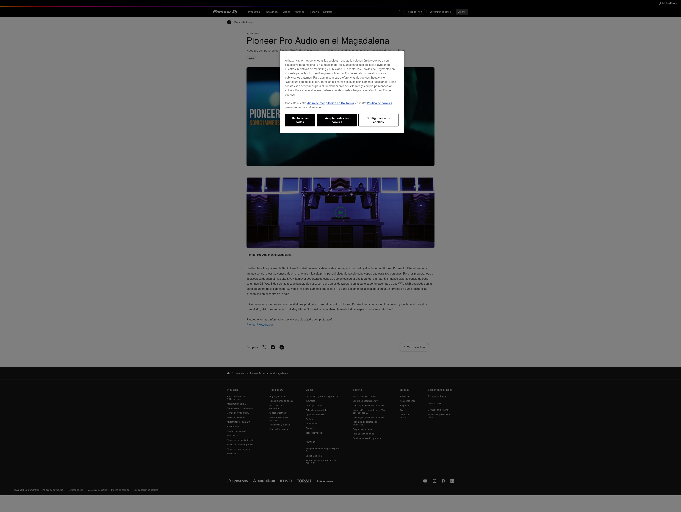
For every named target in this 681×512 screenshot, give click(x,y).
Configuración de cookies (378, 120)
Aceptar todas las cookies (337, 120)
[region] (342, 92)
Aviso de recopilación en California (330, 103)
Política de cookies (379, 103)
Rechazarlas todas (300, 120)
